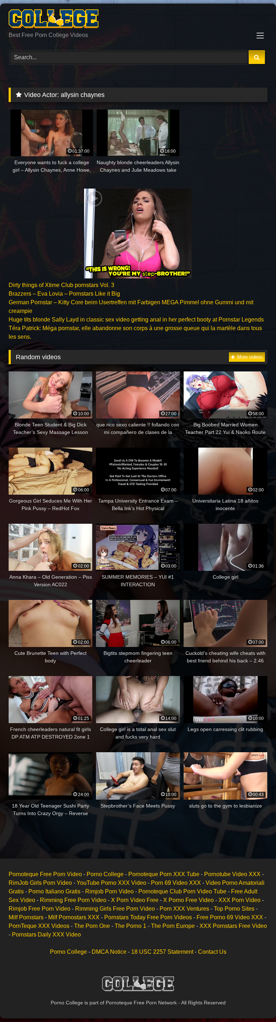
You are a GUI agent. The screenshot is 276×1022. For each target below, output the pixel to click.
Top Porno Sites (234, 909)
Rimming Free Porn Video (73, 900)
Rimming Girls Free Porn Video (115, 909)
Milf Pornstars (26, 917)
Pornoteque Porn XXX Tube (163, 874)
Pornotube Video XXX (232, 874)
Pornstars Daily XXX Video (46, 934)
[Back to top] (254, 1001)
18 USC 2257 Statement (162, 952)
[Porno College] (138, 20)
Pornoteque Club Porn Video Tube (182, 891)
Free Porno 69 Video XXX (230, 917)
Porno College (105, 874)
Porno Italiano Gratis (54, 891)
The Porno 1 (130, 926)
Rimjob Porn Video (109, 891)
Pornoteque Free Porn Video (45, 874)
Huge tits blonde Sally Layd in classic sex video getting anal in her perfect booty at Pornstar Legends (136, 319)
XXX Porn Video (239, 900)
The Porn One (92, 926)
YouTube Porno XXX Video (111, 883)
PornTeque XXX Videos (39, 926)
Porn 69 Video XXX (176, 883)
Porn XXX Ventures (184, 909)
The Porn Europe (173, 926)
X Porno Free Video (188, 900)
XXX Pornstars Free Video (233, 926)
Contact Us (212, 952)
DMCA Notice (109, 952)
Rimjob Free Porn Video (39, 909)
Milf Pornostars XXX (74, 917)
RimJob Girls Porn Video (40, 883)
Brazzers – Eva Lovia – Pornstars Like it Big (64, 294)
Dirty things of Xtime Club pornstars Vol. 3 (61, 285)
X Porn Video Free (134, 900)
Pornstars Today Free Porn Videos (148, 917)
